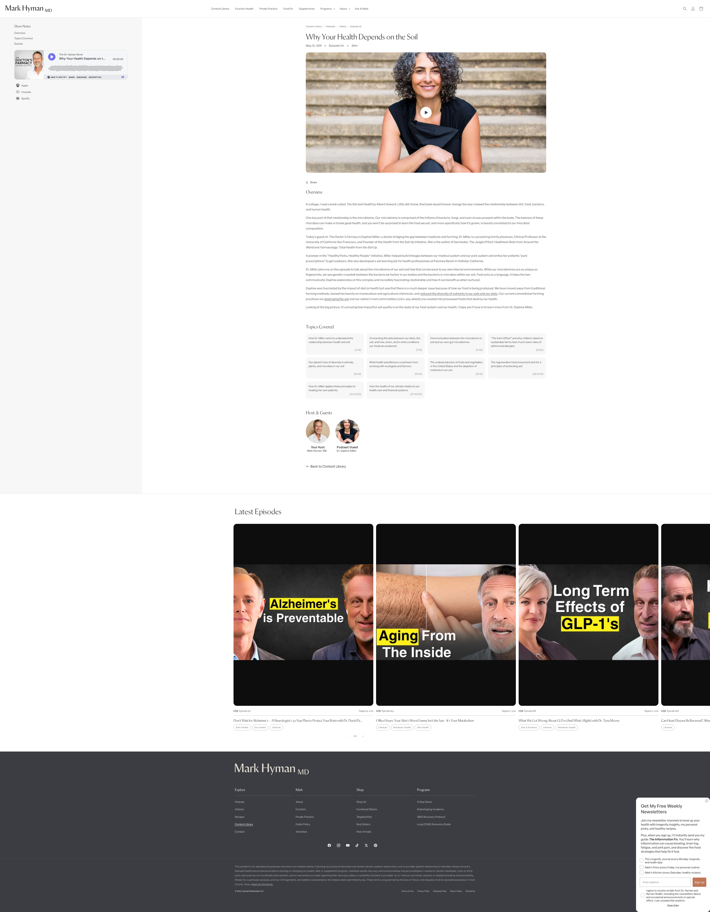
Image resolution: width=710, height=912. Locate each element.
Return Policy (456, 891)
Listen (70, 903)
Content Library (314, 26)
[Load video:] (426, 112)
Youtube (26, 91)
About (299, 801)
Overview (19, 32)
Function (301, 809)
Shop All (361, 801)
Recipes (239, 816)
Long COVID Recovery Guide (434, 824)
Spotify (25, 98)
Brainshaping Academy (430, 809)
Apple (24, 85)
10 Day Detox (424, 801)
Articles (239, 809)
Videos (342, 26)
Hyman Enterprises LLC (252, 891)
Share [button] (313, 182)
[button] (327, 9)
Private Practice (305, 816)
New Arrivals (363, 831)
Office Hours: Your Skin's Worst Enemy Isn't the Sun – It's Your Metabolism (425, 720)
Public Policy (303, 824)
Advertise (301, 831)
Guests (18, 43)
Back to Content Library (328, 466)
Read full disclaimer (262, 884)
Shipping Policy (440, 891)
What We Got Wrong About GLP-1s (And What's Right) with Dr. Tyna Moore (569, 720)
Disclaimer (470, 891)
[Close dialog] (707, 801)
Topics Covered (23, 38)
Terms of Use (407, 891)
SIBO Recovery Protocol (431, 816)
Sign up (699, 882)
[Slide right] (363, 736)
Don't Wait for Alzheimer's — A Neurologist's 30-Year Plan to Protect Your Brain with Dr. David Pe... (298, 720)
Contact (239, 831)
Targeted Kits (364, 816)
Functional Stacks (366, 809)
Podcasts (330, 26)
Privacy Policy (423, 891)
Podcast (239, 801)
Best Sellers (363, 824)
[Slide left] (347, 736)
